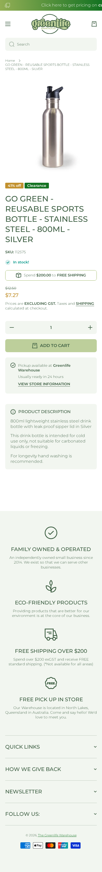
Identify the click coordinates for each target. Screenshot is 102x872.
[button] (94, 24)
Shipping (85, 303)
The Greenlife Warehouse (57, 835)
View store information (44, 384)
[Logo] (51, 24)
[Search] (9, 44)
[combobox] (51, 44)
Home (10, 60)
